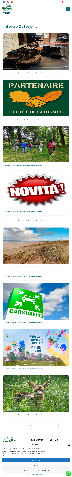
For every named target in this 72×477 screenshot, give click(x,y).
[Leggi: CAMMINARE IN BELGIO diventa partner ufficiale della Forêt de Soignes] (36, 98)
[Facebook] (4, 2)
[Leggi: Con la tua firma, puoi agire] (36, 394)
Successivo (63, 426)
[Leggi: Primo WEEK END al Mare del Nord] (36, 246)
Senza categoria (22, 73)
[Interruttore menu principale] (68, 9)
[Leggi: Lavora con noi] (36, 51)
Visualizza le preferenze (36, 470)
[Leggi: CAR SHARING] (36, 301)
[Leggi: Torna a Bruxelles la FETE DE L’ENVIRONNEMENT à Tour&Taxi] (36, 347)
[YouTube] (12, 2)
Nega (36, 465)
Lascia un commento (11, 73)
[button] (69, 444)
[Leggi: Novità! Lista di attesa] (36, 190)
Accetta (36, 460)
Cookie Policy (31, 474)
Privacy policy (39, 474)
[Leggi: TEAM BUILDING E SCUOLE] (36, 144)
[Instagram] (8, 2)
